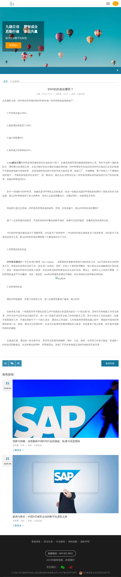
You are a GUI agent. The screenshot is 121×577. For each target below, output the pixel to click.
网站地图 (72, 541)
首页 (5, 81)
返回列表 (110, 363)
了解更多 (17, 450)
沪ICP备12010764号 (67, 572)
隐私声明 (85, 541)
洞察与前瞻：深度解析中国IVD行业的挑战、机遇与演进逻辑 (46, 441)
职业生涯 (48, 541)
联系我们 (13, 45)
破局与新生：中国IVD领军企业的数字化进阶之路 (40, 516)
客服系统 (36, 541)
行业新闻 (60, 541)
